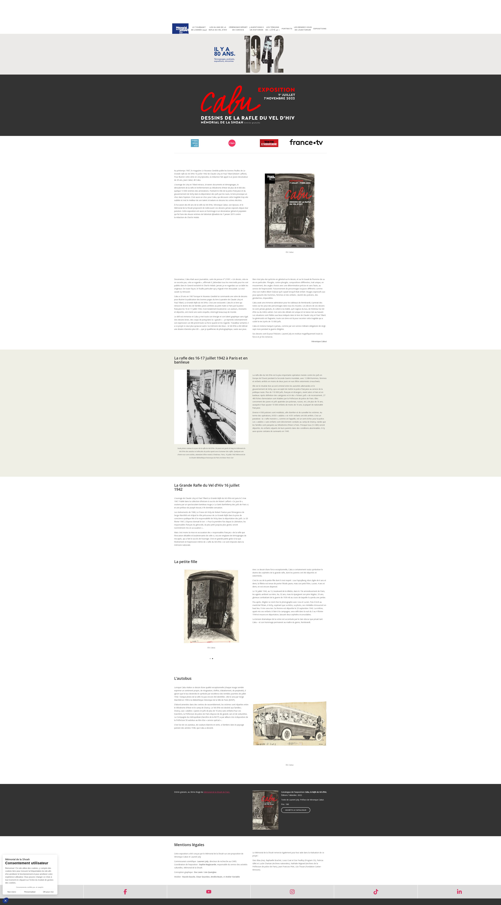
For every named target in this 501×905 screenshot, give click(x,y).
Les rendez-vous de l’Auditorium (303, 28)
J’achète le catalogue (295, 810)
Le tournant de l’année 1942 (199, 28)
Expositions (320, 29)
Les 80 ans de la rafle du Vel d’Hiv (218, 28)
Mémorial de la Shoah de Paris (217, 792)
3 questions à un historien (256, 28)
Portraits (287, 29)
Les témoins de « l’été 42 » (273, 28)
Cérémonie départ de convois (238, 28)
